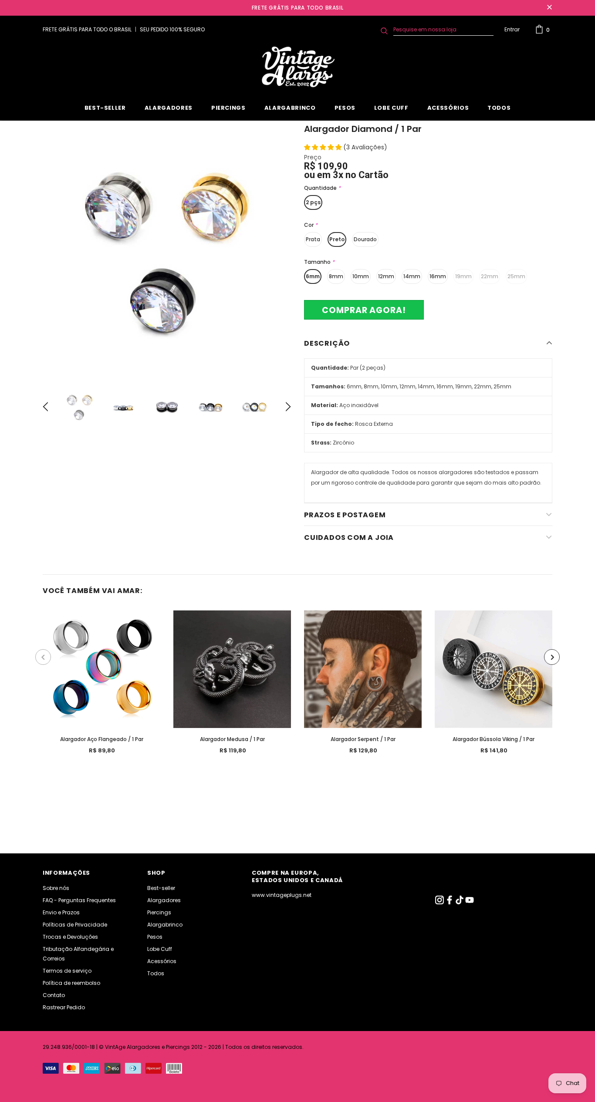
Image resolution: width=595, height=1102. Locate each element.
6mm (313, 276)
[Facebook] (450, 902)
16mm (437, 276)
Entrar (512, 29)
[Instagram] (440, 902)
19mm (463, 276)
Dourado (365, 239)
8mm (336, 276)
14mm (411, 276)
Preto (337, 239)
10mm (360, 276)
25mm (516, 276)
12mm (386, 276)
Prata (313, 239)
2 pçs (313, 202)
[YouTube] (469, 902)
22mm (489, 276)
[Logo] (297, 67)
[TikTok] (460, 902)
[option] (167, 249)
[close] (549, 7)
